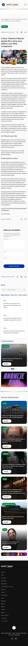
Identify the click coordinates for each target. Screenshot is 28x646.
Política (3, 609)
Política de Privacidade (14, 635)
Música (3, 606)
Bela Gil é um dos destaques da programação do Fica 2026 (10, 542)
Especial (3, 589)
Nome (5, 251)
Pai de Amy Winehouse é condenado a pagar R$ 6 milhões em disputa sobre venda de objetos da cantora (13, 466)
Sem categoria (4, 615)
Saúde (4, 315)
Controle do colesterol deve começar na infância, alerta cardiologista (14, 332)
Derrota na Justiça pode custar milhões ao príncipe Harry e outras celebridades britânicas (13, 440)
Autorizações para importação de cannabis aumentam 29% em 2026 (12, 319)
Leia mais (6, 364)
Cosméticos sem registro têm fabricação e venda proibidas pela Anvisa (12, 305)
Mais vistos (14, 295)
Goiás (4, 479)
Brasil (4, 300)
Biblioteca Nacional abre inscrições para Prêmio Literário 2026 (13, 517)
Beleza (3, 572)
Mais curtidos (23, 295)
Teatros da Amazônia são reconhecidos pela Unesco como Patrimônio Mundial (12, 416)
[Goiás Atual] (12, 4)
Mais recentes (5, 295)
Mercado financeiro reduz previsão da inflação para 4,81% (12, 359)
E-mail (5, 258)
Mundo (3, 604)
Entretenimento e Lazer (8, 504)
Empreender (4, 583)
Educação (3, 581)
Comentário (6, 239)
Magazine (6, 19)
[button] (9, 368)
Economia (5, 346)
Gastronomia (4, 595)
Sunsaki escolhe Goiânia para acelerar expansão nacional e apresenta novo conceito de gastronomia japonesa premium (14, 491)
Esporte (3, 592)
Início (2, 19)
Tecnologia (4, 618)
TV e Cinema (4, 621)
